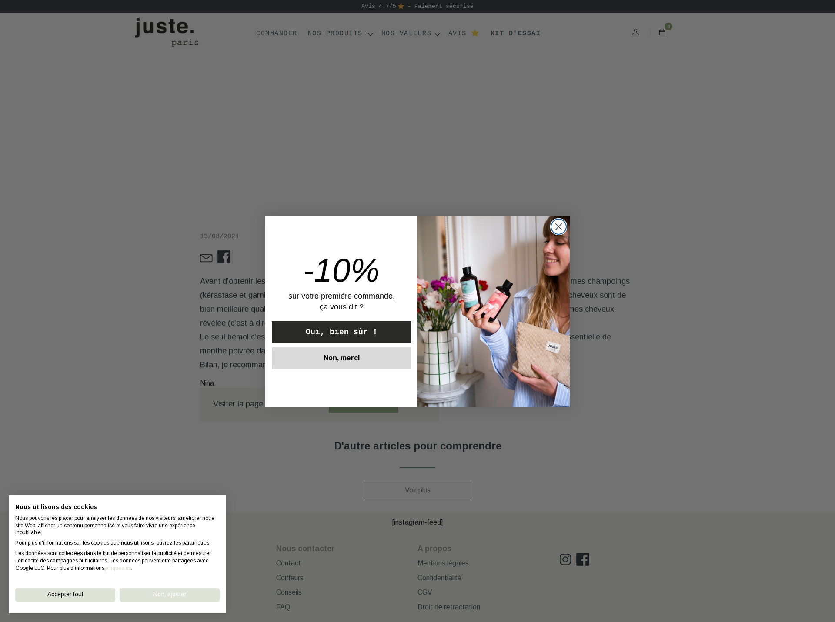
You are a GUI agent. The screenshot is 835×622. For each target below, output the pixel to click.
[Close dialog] (558, 226)
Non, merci (342, 358)
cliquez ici (119, 568)
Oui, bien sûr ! (341, 332)
